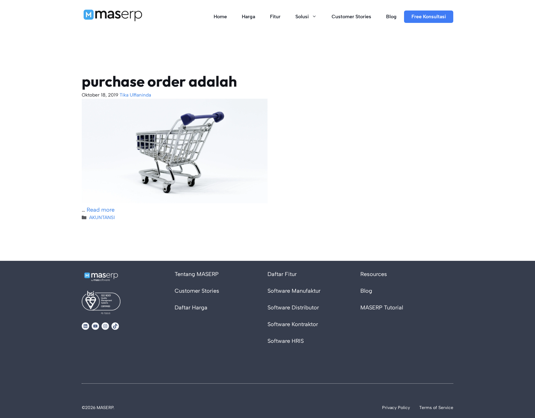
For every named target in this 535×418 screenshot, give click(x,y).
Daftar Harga (191, 307)
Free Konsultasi (428, 16)
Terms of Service (436, 407)
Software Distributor (293, 307)
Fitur (275, 16)
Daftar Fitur (282, 274)
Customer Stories (351, 16)
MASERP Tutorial (381, 307)
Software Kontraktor (293, 324)
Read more (101, 209)
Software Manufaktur (294, 290)
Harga (248, 16)
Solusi (302, 16)
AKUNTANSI (102, 217)
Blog (391, 16)
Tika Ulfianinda (135, 95)
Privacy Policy (396, 407)
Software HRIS (286, 341)
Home (220, 16)
